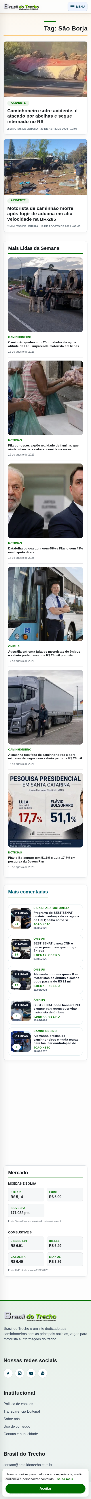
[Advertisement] (45, 1112)
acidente (18, 102)
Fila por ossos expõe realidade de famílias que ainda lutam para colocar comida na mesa (43, 447)
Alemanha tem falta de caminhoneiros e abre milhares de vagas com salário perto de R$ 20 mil (45, 756)
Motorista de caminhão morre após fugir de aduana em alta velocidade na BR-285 (40, 214)
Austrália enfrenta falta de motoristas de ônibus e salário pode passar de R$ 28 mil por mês (44, 653)
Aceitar (45, 1488)
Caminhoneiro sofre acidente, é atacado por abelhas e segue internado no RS (42, 116)
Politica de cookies (18, 1404)
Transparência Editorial (22, 1411)
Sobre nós (12, 1419)
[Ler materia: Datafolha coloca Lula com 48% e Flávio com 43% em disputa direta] (45, 501)
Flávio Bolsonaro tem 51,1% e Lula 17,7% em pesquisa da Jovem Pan (41, 859)
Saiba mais (65, 1479)
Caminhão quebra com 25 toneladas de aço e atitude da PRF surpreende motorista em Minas (43, 344)
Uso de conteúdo (17, 1426)
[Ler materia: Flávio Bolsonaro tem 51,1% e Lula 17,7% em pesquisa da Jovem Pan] (45, 810)
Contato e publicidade (21, 1434)
